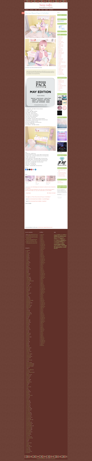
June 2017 (42, 266)
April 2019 (42, 239)
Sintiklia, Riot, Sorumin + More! (33, 243)
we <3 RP (27, 447)
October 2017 (42, 261)
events (27, 296)
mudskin (57, 243)
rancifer (59, 64)
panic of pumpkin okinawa (29, 372)
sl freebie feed (60, 90)
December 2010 (43, 340)
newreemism (60, 60)
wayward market (28, 446)
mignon (64, 241)
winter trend (28, 450)
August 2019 (42, 234)
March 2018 (42, 255)
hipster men (28, 329)
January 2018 (42, 257)
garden (27, 316)
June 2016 (42, 280)
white (55, 248)
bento (32, 189)
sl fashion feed (60, 88)
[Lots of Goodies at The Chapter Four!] (40, 178)
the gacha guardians (29, 423)
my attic (27, 358)
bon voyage (27, 273)
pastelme (59, 63)
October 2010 (42, 343)
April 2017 (42, 268)
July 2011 (42, 332)
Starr (27, 235)
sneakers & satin (60, 70)
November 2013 (43, 318)
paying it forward (28, 374)
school (38, 190)
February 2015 (42, 300)
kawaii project (28, 336)
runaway (55, 244)
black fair (27, 265)
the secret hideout (27, 188)
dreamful (27, 290)
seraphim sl (60, 68)
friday (47, 189)
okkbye (32, 190)
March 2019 (42, 240)
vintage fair (27, 445)
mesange (57, 241)
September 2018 (43, 248)
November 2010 (43, 341)
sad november (28, 386)
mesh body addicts (28, 356)
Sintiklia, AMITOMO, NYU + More (33, 234)
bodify (27, 272)
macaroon (59, 57)
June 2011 (42, 333)
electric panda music (61, 42)
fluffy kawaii (28, 307)
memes (27, 352)
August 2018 (42, 249)
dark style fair (28, 283)
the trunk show (28, 434)
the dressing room (28, 417)
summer (61, 245)
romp (27, 384)
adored (55, 234)
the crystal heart (28, 413)
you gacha (27, 452)
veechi (47, 190)
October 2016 (42, 276)
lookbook (27, 345)
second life (62, 244)
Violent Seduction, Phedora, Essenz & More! (50, 182)
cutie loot (27, 282)
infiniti (60, 240)
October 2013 (42, 319)
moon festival (28, 357)
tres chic (27, 435)
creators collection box (29, 280)
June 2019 (42, 237)
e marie (59, 237)
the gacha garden (28, 422)
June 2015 (42, 295)
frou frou (27, 311)
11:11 (26, 251)
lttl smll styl (27, 349)
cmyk (41, 189)
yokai (57, 248)
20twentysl (27, 252)
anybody (27, 257)
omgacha (27, 367)
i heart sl (59, 83)
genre (27, 317)
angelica (58, 234)
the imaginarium (28, 424)
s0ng (36, 190)
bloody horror (28, 268)
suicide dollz (28, 401)
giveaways (27, 321)
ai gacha (27, 255)
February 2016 (42, 285)
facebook (60, 15)
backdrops (27, 262)
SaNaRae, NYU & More (61, 174)
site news (27, 396)
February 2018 (42, 256)
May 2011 (42, 334)
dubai (27, 291)
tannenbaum (28, 405)
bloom (27, 269)
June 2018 (42, 251)
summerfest (28, 402)
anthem (27, 256)
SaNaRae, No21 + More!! (28, 181)
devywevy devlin (60, 41)
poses (34, 190)
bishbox (27, 263)
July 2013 (42, 323)
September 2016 (43, 277)
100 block (27, 250)
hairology (27, 324)
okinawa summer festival (29, 364)
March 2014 (42, 313)
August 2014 (42, 307)
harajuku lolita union (61, 82)
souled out (27, 400)
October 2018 (42, 246)
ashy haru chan (60, 36)
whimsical (27, 448)
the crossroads (28, 412)
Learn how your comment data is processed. (45, 227)
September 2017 (43, 262)
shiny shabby (28, 391)
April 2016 (42, 283)
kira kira (27, 338)
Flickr (36, 9)
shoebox (27, 392)
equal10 (27, 294)
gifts (26, 318)
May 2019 (42, 238)
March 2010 (42, 345)
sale (26, 388)
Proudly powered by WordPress (41, 458)
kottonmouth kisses (61, 53)
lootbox (27, 346)
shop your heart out (29, 395)
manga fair (27, 350)
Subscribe (59, 197)
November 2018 (43, 245)
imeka (49, 189)
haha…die (59, 47)
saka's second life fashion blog (62, 65)
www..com (62, 25)
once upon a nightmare (29, 369)
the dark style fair (28, 414)
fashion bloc (27, 301)
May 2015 (42, 296)
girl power (27, 319)
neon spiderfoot (60, 59)
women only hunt (28, 451)
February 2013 (42, 329)
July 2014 (42, 308)
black (65, 234)
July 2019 (42, 235)
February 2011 (42, 338)
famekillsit (59, 43)
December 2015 (43, 288)
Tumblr (46, 9)
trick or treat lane (28, 436)
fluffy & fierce (28, 306)
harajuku (27, 327)
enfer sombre (62, 237)
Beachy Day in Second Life (62, 172)
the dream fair (28, 416)
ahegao (28, 189)
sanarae (27, 390)
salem (27, 389)
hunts (27, 332)
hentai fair (27, 328)
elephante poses (62, 236)
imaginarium (28, 333)
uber (27, 440)
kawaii (52, 189)
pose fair (27, 378)
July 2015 (42, 294)
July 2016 (42, 279)
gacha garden (28, 312)
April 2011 (42, 335)
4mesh (27, 254)
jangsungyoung (60, 49)
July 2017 (42, 265)
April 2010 (42, 344)
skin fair (27, 397)
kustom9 (27, 341)
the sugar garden (58, 247)
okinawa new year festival (29, 363)
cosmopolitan (28, 279)
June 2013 (42, 324)
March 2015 (42, 299)
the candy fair (28, 407)
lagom (65, 240)
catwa (39, 189)
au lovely (27, 261)
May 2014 (42, 311)
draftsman (27, 289)
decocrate (27, 284)
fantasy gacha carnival (29, 300)
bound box (27, 274)
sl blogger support (60, 69)
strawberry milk (42, 190)
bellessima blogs (60, 37)
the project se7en (28, 428)
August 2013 (42, 322)
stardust (58, 245)
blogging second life (61, 80)
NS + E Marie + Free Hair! (51, 193)
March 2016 (42, 284)
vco (62, 247)
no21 (27, 361)
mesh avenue (28, 355)
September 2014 (43, 306)
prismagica (27, 380)
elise (57, 237)
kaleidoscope (60, 51)
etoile (27, 295)
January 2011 (42, 339)
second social (60, 86)
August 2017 (42, 263)
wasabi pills (49, 190)
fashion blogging (28, 302)
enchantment (28, 293)
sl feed (59, 89)
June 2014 (42, 310)
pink (62, 243)
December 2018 (43, 244)
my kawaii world (60, 58)
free (26, 308)
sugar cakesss (60, 71)
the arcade (27, 406)
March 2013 (42, 328)
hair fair (27, 323)
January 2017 (42, 272)
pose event (27, 377)
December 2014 (43, 302)
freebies (27, 310)
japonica (27, 335)
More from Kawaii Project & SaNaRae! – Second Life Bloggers (39, 199)
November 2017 (43, 260)
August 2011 (42, 330)
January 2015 (42, 301)
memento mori (28, 351)
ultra (27, 441)
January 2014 (42, 316)
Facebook (31, 9)
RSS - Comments (60, 182)
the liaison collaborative (29, 425)
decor (27, 285)
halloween (55, 240)
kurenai (27, 340)
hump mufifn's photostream (63, 28)
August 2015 (42, 293)
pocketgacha (28, 375)
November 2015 (43, 289)
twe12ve (27, 439)
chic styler (59, 40)
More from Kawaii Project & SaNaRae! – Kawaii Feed (37, 201)
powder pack (28, 379)
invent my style (60, 48)
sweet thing (64, 245)
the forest (27, 420)
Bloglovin (26, 9)
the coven (27, 411)
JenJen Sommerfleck (29, 237)
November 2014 (43, 304)
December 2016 (43, 273)
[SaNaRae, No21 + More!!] (30, 178)
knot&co (27, 339)
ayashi (64, 234)
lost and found (28, 347)
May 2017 (42, 267)
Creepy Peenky (28, 193)
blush (27, 271)
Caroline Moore (53, 458)
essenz (55, 238)
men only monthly (28, 353)
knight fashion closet (61, 52)
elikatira (55, 237)
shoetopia (27, 394)
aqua (27, 260)
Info (39, 9)
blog (26, 266)
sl (56, 245)
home (27, 330)
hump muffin (46, 5)
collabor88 (27, 277)
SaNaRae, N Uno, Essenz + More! (33, 235)
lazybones (29, 190)
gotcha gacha (28, 322)
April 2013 (42, 327)
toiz (45, 190)
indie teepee (28, 334)
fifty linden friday (28, 305)
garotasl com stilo (60, 46)
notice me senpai (28, 362)
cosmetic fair (28, 278)
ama (56, 234)
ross (26, 385)
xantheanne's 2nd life (61, 74)
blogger (27, 267)
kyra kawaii (59, 54)
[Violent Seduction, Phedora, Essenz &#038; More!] (51, 178)
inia (50, 189)
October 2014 (42, 305)
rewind (27, 383)
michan (61, 241)
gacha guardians (28, 313)
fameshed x (27, 299)
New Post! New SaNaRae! (61, 176)
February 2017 (42, 271)
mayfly (55, 241)
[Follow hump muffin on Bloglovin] (60, 21)
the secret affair (28, 430)
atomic (30, 189)
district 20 (27, 288)
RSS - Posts (59, 181)
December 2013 (43, 317)
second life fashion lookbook (62, 85)
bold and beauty (35, 189)
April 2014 (42, 312)
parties (27, 373)
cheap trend (60, 38)
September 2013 (43, 321)
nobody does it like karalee (62, 62)
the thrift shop (28, 433)
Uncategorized (28, 442)
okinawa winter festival (29, 366)
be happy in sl (60, 79)
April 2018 (42, 254)
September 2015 (43, 291)
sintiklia (55, 245)
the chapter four (28, 408)
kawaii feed (59, 84)
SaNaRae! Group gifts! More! (62, 173)
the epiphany (28, 418)
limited (27, 344)
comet (43, 189)
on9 (26, 368)
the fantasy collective (29, 419)
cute (45, 189)
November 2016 (43, 274)
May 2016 (42, 282)
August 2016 (42, 278)
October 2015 (42, 290)
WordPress (51, 9)
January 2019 (42, 243)
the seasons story (28, 429)
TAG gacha (27, 403)
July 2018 (42, 250)
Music (42, 9)
